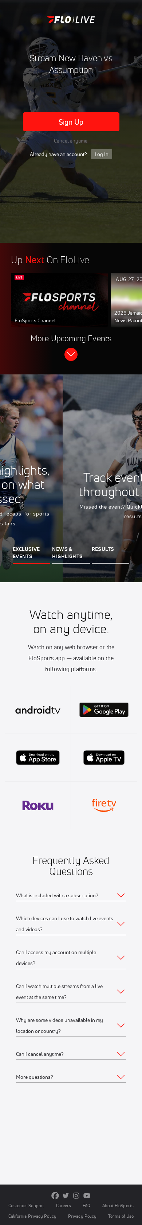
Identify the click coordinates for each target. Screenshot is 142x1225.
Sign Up (71, 122)
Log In (102, 154)
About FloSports (118, 1205)
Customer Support (26, 1205)
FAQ (86, 1205)
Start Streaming (59, 307)
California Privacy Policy (32, 1216)
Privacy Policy (82, 1216)
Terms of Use (121, 1216)
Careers (63, 1205)
